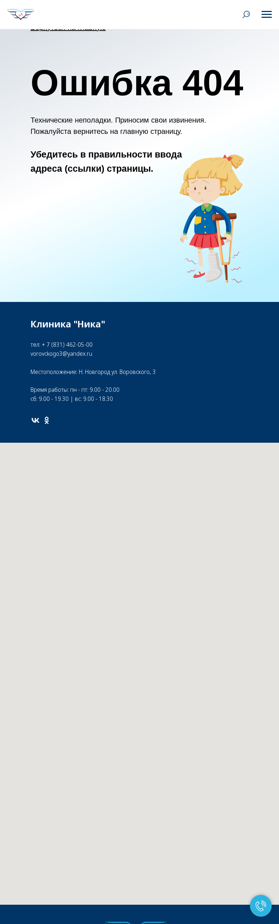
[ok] (46, 420)
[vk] (35, 420)
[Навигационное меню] (267, 14)
